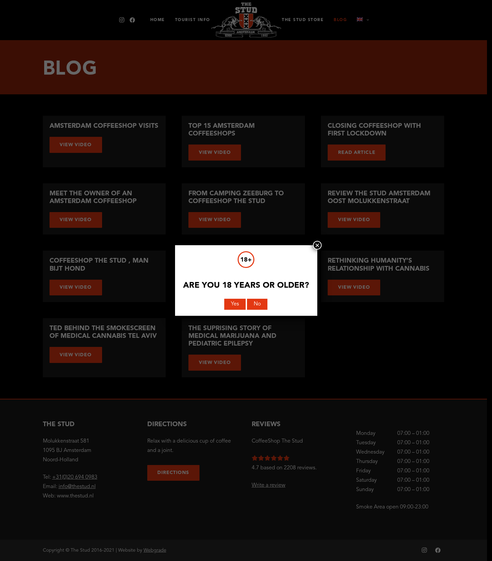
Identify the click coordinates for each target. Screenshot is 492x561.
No (257, 304)
